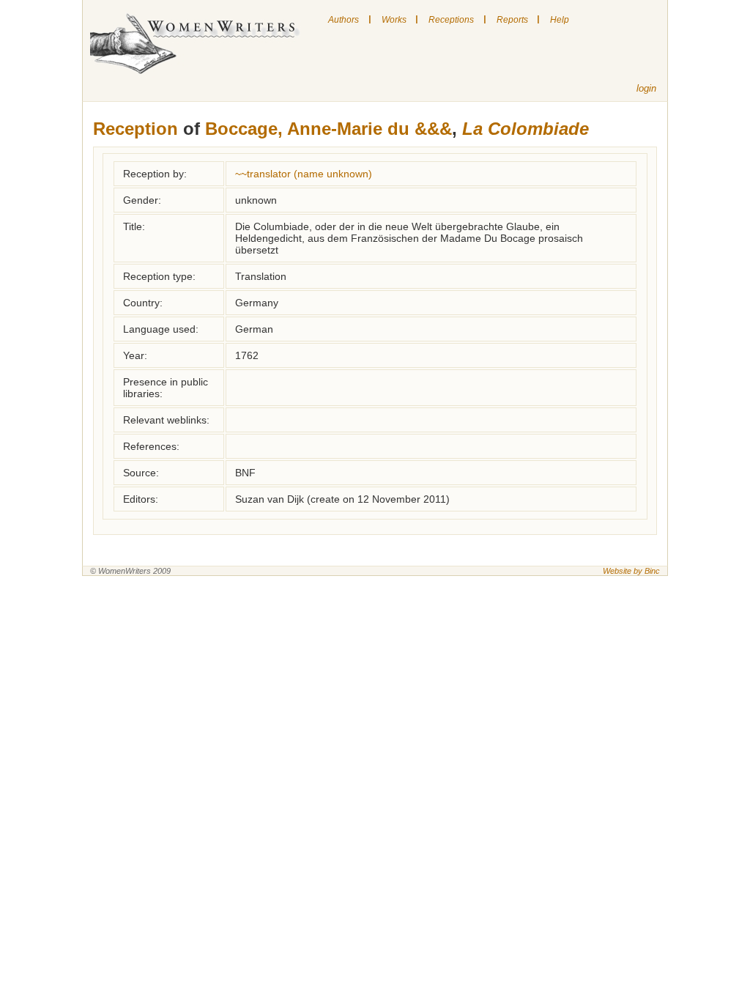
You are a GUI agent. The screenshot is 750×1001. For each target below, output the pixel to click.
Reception (135, 128)
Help (559, 20)
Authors (343, 20)
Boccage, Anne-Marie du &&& (328, 128)
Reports (512, 20)
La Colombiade (525, 128)
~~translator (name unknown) (303, 174)
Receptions (451, 20)
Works (394, 20)
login (646, 88)
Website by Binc (631, 570)
